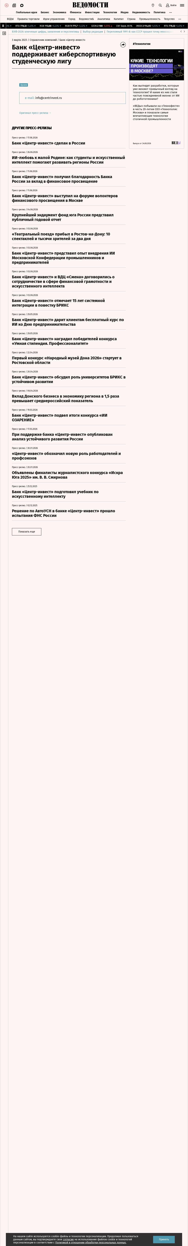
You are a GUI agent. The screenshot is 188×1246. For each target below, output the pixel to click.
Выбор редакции (93, 31)
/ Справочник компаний (42, 40)
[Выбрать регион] (153, 5)
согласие (68, 1239)
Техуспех (169, 19)
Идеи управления (54, 19)
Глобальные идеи (26, 12)
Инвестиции (92, 12)
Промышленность (149, 19)
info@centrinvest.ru (48, 98)
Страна (131, 19)
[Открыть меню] (182, 5)
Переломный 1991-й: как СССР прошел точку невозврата (140, 31)
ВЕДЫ (10, 19)
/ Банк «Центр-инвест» (71, 40)
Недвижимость (141, 12)
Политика (159, 12)
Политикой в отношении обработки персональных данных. (90, 1242)
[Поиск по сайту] (160, 5)
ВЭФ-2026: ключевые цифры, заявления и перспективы (45, 31)
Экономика (59, 12)
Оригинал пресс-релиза (34, 113)
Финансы (75, 12)
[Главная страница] (90, 5)
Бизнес (45, 12)
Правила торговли (28, 19)
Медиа (125, 12)
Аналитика (103, 19)
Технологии (110, 12)
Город (71, 19)
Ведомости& (86, 19)
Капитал (119, 19)
